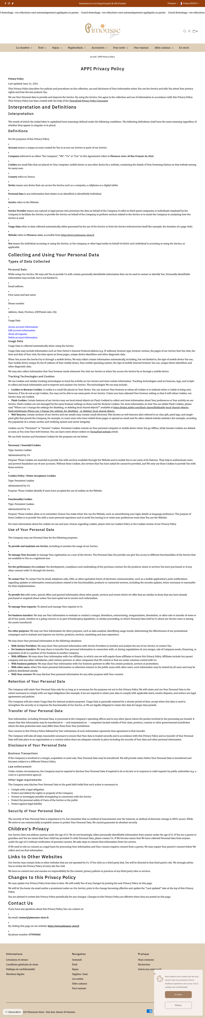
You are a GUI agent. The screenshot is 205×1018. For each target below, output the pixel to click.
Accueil (93, 57)
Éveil (41, 47)
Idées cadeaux (163, 47)
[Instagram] (9, 3)
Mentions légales (15, 974)
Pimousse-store (35, 1012)
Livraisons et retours (17, 959)
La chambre (23, 47)
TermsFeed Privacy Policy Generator (88, 100)
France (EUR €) (190, 3)
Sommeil (77, 959)
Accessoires (98, 47)
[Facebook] (5, 3)
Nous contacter (146, 959)
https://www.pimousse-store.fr (77, 235)
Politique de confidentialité (20, 969)
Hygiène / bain (80, 974)
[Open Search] (184, 31)
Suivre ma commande (150, 969)
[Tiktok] (12, 3)
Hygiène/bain (76, 47)
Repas (56, 47)
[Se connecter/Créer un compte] (189, 31)
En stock (184, 47)
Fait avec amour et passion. (61, 1012)
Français (172, 3)
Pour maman (141, 47)
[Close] (177, 973)
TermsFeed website (100, 431)
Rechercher (144, 964)
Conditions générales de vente (22, 964)
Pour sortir (119, 47)
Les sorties (77, 978)
